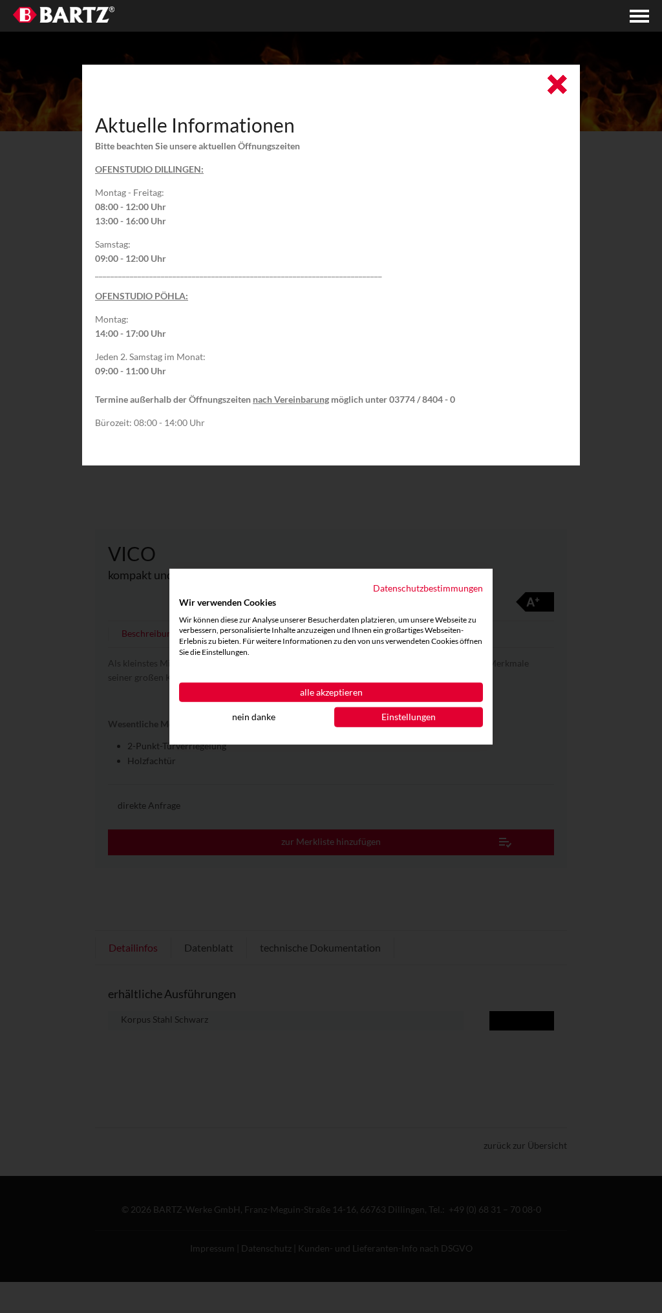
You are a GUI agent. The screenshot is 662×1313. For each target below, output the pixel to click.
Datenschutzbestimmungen (428, 587)
